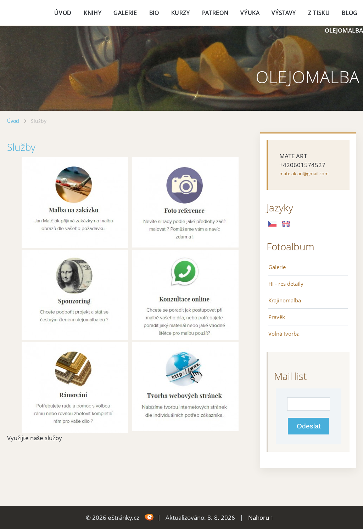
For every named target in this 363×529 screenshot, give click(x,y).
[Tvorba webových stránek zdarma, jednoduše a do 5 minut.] (149, 517)
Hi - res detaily (285, 283)
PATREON (215, 13)
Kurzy (180, 13)
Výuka (249, 13)
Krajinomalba (284, 300)
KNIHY (92, 13)
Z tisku (319, 13)
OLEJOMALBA (344, 30)
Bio (154, 13)
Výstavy (284, 13)
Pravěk (276, 316)
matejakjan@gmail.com (304, 173)
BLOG (350, 13)
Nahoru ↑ (261, 517)
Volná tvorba (284, 333)
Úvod (63, 13)
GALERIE (125, 13)
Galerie (277, 267)
